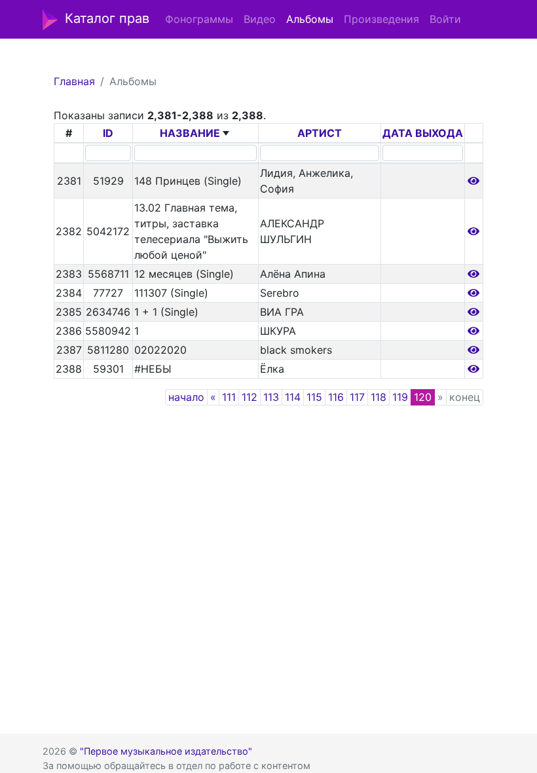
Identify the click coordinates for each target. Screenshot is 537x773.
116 (336, 397)
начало (186, 397)
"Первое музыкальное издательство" (166, 751)
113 (271, 397)
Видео (260, 19)
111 (229, 397)
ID (108, 133)
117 (357, 397)
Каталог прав (107, 18)
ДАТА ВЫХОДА (422, 133)
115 (314, 397)
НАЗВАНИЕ (190, 133)
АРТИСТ (319, 133)
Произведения (381, 19)
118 (378, 397)
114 (293, 397)
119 (400, 397)
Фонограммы (199, 19)
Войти (445, 19)
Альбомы (309, 19)
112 (249, 397)
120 (423, 397)
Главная (74, 81)
